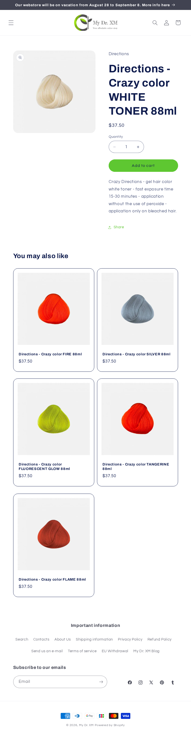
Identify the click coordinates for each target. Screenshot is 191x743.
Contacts (41, 639)
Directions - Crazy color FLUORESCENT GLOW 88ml (44, 467)
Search (21, 639)
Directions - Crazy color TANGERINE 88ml (135, 467)
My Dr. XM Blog (146, 651)
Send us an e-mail (47, 651)
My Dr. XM (87, 725)
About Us (62, 639)
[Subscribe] (101, 682)
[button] (11, 22)
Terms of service (82, 651)
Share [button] (119, 227)
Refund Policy (159, 639)
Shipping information (94, 639)
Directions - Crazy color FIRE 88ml (50, 354)
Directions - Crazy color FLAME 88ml (52, 579)
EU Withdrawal (115, 651)
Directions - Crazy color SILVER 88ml (136, 354)
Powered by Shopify (110, 725)
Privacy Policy (130, 639)
